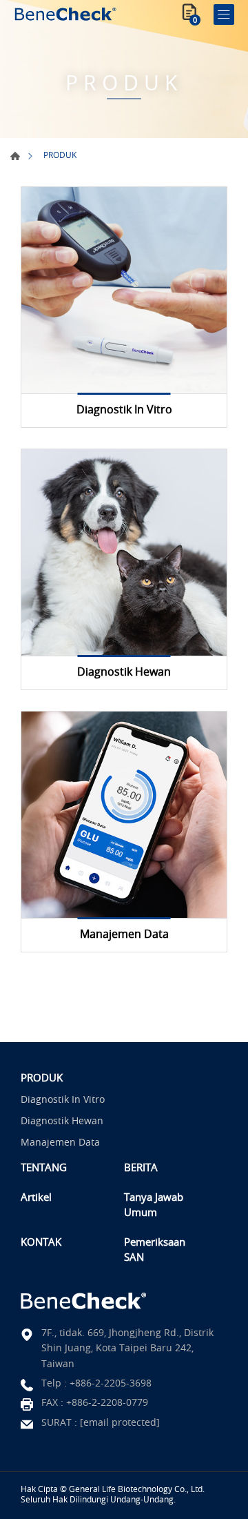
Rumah (15, 156)
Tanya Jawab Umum (153, 1204)
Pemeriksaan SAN (154, 1249)
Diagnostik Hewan (62, 1120)
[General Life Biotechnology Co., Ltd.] (65, 14)
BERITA (141, 1167)
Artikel (36, 1197)
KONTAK (41, 1241)
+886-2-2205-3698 (111, 1382)
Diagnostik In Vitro (63, 1099)
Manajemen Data (60, 1141)
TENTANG (44, 1167)
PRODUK (42, 1077)
